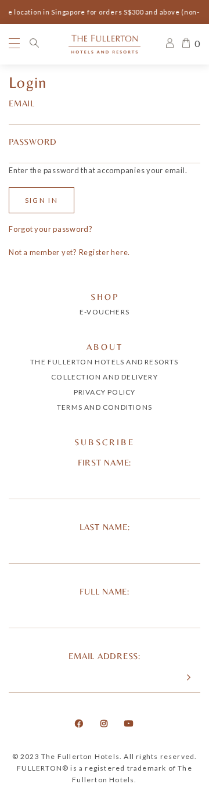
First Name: (104, 462)
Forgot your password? (51, 229)
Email (22, 103)
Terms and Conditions (104, 407)
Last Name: (105, 526)
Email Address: (104, 656)
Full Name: (104, 591)
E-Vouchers (104, 311)
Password (33, 141)
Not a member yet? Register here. (69, 252)
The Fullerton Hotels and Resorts (104, 361)
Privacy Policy (105, 392)
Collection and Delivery (104, 377)
